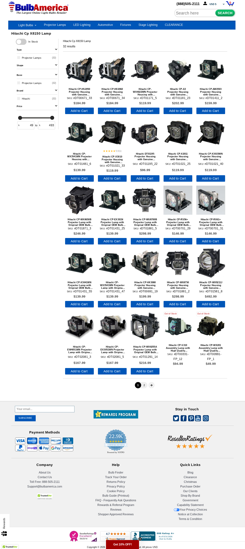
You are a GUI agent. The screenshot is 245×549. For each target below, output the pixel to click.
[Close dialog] (159, 244)
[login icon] (206, 3)
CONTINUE (122, 312)
